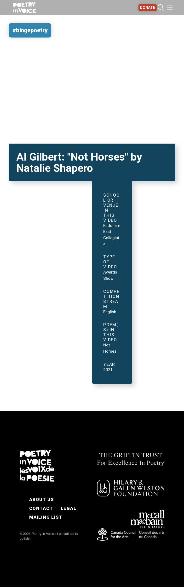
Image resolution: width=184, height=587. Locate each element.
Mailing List (46, 517)
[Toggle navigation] (169, 7)
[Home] (24, 7)
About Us (41, 499)
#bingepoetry (29, 30)
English (109, 311)
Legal (68, 508)
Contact (41, 508)
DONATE (147, 7)
